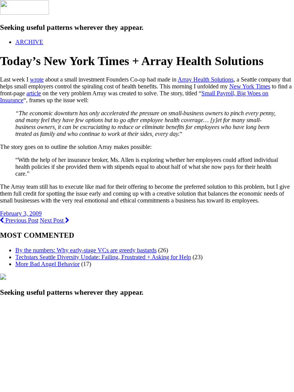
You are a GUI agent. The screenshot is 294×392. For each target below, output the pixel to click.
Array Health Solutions (206, 79)
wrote (37, 79)
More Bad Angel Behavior (47, 264)
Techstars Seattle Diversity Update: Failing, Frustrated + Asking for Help (103, 257)
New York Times (249, 86)
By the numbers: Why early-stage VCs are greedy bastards (86, 250)
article (33, 93)
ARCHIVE (29, 42)
